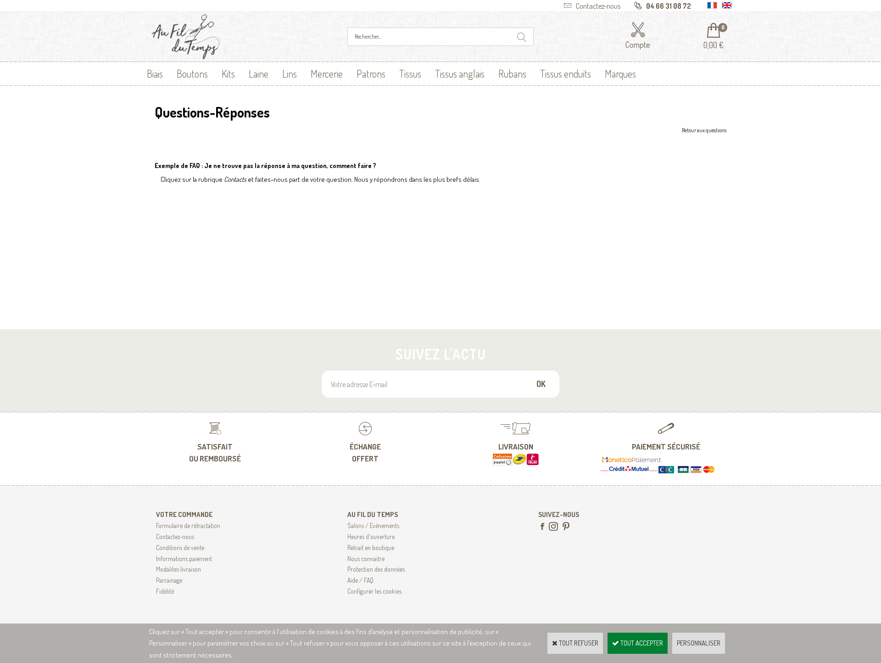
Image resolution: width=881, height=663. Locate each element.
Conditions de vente (180, 547)
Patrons (371, 73)
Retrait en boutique (370, 547)
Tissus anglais (460, 73)
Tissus (410, 73)
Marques (620, 73)
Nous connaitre (366, 558)
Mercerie (327, 73)
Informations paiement (184, 558)
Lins (289, 73)
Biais (155, 73)
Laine (258, 73)
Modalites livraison (178, 569)
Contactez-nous (175, 536)
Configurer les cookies (374, 591)
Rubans (512, 73)
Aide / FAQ (360, 580)
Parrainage (169, 580)
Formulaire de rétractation (188, 525)
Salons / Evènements (373, 525)
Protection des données (376, 569)
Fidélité (165, 591)
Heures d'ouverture (371, 536)
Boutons (192, 73)
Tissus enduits (565, 73)
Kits (228, 73)
